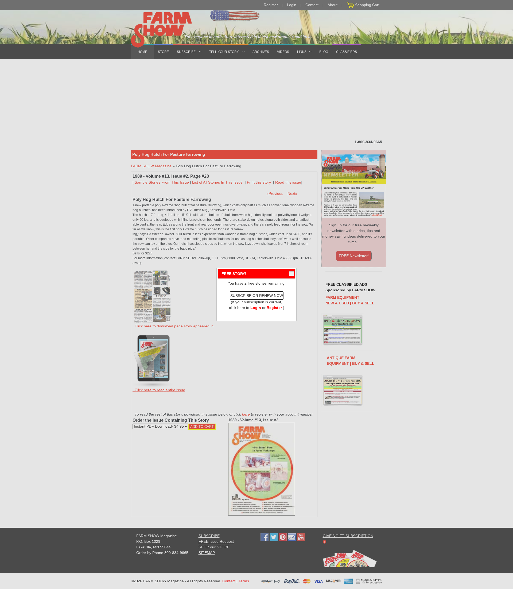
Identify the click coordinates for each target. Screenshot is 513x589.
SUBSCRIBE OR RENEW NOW (256, 295)
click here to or (255, 307)
